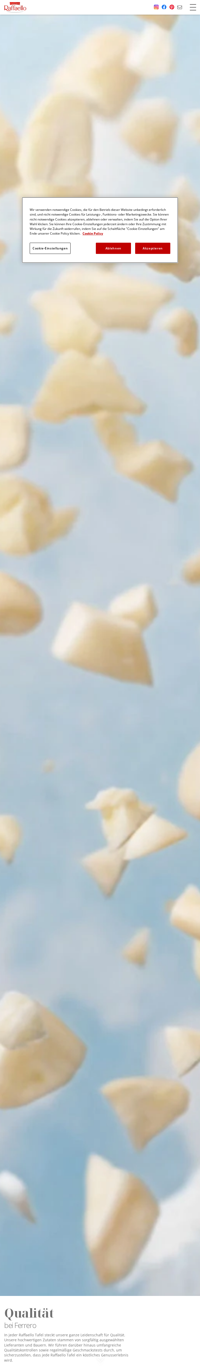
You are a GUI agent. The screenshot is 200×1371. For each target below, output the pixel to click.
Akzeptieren (153, 248)
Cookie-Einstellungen (50, 248)
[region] (100, 230)
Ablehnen (113, 248)
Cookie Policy (93, 233)
